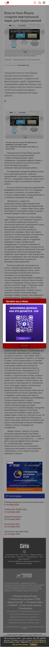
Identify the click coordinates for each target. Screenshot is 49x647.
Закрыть (34, 644)
